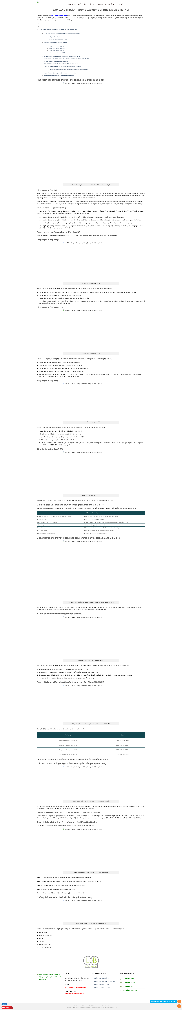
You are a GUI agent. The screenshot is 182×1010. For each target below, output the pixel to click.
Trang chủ (71, 4)
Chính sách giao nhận (101, 985)
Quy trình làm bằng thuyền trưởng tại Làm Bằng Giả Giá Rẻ (60, 73)
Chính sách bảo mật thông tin (104, 981)
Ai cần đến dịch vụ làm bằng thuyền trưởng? (56, 61)
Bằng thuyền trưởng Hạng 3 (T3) (58, 48)
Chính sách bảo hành (101, 978)
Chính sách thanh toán (102, 988)
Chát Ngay (5, 1007)
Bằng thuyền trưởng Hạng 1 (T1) (57, 52)
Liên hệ (92, 4)
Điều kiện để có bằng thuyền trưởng (58, 39)
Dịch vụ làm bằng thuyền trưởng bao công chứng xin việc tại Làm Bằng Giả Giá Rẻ (67, 58)
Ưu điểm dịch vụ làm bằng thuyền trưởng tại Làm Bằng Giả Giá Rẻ (62, 56)
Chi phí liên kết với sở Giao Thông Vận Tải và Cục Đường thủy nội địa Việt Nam (69, 69)
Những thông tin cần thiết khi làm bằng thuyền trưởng (59, 75)
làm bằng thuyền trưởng (59, 15)
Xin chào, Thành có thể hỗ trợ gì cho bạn (163, 1001)
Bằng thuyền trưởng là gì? (56, 37)
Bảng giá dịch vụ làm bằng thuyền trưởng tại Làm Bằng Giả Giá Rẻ (62, 63)
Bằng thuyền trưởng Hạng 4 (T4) (57, 46)
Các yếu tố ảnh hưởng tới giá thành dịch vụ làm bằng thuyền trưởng (63, 66)
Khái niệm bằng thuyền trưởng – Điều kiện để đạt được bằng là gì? (62, 33)
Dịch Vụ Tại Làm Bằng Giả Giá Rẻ (110, 4)
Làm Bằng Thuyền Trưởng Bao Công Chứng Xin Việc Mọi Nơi (58, 29)
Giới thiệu (82, 4)
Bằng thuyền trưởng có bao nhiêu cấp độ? (56, 42)
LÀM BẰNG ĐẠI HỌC (130, 990)
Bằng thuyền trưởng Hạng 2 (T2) (58, 50)
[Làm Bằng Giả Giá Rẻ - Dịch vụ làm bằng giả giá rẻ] (50, 4)
